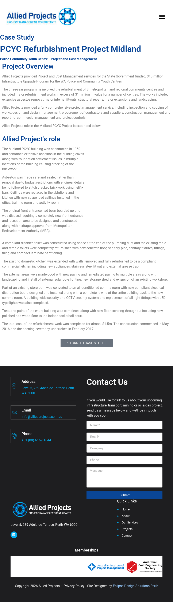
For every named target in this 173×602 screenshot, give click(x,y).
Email (26, 410)
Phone (27, 434)
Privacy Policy (74, 586)
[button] (162, 16)
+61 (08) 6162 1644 (36, 440)
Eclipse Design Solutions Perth (135, 586)
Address (28, 381)
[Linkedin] (14, 534)
